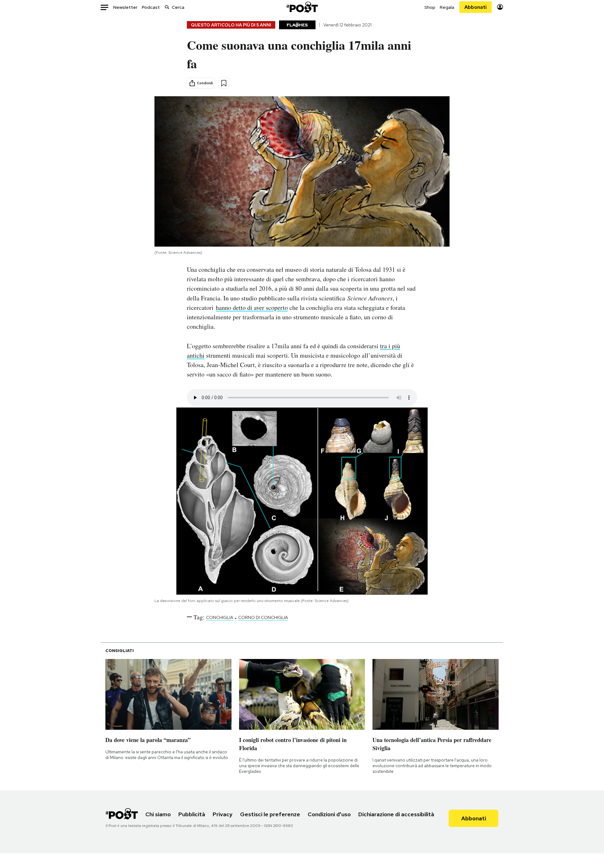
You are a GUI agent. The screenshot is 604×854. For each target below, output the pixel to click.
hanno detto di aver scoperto (252, 307)
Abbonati (475, 7)
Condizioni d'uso (329, 814)
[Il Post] (302, 7)
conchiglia (219, 617)
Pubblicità (191, 814)
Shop (429, 7)
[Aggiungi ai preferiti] (224, 83)
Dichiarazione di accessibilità (396, 814)
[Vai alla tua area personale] (500, 7)
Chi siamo (158, 814)
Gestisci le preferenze (270, 814)
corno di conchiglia (263, 617)
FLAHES (297, 25)
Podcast (151, 7)
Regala (447, 7)
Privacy (222, 814)
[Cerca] (167, 7)
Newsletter (125, 7)
